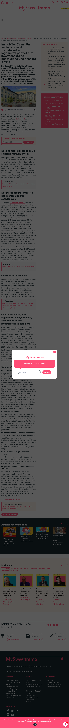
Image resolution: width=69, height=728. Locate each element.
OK (35, 724)
